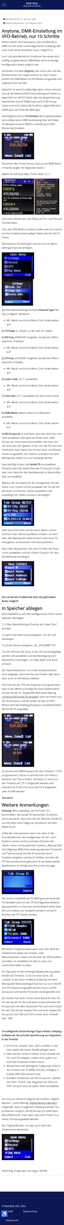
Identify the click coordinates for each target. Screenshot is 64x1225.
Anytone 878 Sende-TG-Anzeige (20, 696)
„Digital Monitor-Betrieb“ (42, 1103)
